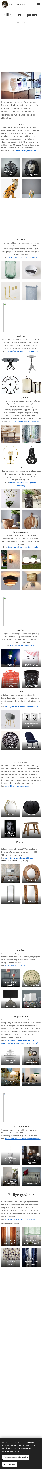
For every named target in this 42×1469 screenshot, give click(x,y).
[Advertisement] (21, 48)
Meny (38, 4)
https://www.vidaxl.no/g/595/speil (15, 861)
